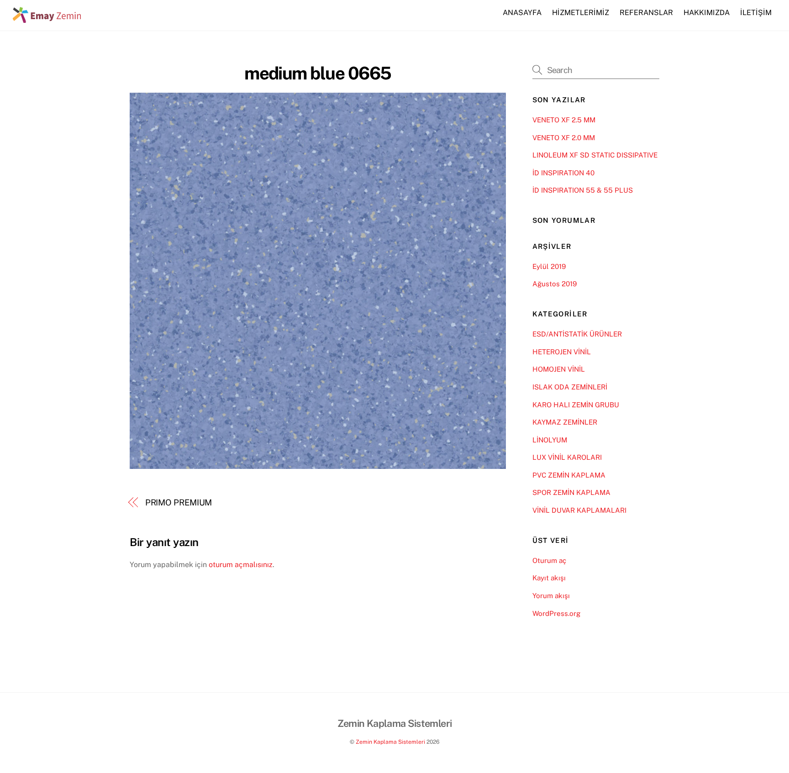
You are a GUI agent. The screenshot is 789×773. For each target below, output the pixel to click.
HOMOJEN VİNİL (558, 369)
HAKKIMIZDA (707, 12)
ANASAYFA (522, 12)
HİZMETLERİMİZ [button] (580, 12)
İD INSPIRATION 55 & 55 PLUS (582, 190)
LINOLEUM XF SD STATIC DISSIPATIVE (595, 155)
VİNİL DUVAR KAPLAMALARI (579, 510)
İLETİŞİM (756, 12)
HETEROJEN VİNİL (561, 352)
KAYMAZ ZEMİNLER (564, 422)
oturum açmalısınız (241, 564)
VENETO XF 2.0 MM (563, 138)
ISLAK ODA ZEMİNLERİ (569, 387)
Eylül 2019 (549, 266)
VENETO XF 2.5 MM (563, 120)
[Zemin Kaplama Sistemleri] (47, 18)
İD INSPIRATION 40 (563, 173)
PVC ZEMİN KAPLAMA (568, 475)
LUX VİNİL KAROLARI (567, 457)
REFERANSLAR (646, 12)
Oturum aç (549, 560)
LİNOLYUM (549, 440)
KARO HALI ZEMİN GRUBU (575, 405)
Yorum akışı (551, 595)
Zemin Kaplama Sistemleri (390, 741)
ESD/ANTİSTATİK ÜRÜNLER (577, 334)
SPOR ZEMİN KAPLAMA (571, 492)
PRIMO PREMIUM (178, 502)
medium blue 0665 (317, 73)
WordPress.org (556, 613)
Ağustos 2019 (554, 284)
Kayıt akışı (549, 578)
